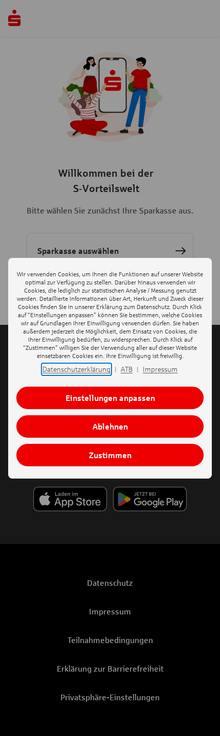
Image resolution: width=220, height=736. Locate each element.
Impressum (160, 369)
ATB (127, 369)
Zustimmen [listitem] (110, 455)
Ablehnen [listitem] (110, 426)
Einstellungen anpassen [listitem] (110, 397)
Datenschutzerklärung (76, 369)
